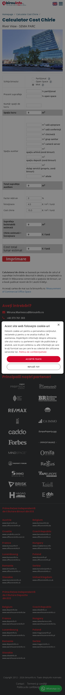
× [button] (58, 325)
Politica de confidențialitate (33, 352)
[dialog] (32, 347)
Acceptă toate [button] (33, 359)
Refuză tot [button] (34, 366)
